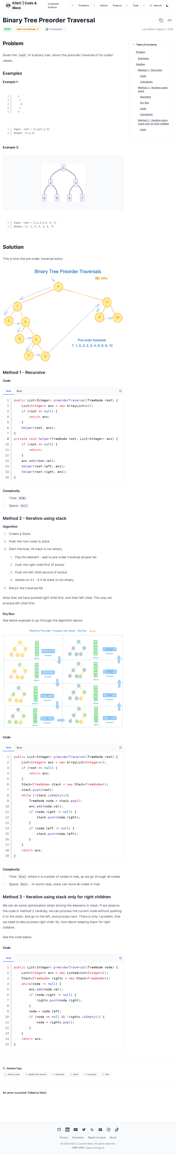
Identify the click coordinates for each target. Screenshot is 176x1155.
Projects (117, 5)
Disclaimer (78, 1137)
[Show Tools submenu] (144, 5)
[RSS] (92, 1130)
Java (8, 390)
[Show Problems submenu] (94, 5)
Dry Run (144, 102)
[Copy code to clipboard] (119, 94)
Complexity (146, 81)
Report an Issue (97, 1137)
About (113, 1137)
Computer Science (53, 5)
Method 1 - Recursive (150, 70)
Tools (136, 5)
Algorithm (145, 96)
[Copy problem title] (161, 20)
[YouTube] (76, 1130)
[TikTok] (117, 1130)
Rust (19, 391)
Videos (104, 5)
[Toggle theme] (167, 5)
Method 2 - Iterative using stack (153, 89)
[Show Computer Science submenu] (72, 5)
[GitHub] (59, 1130)
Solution (140, 64)
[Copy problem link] (169, 20)
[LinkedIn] (67, 1130)
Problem (140, 52)
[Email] (100, 1130)
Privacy (64, 1137)
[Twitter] (84, 1130)
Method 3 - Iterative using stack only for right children (153, 122)
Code (143, 75)
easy (7, 29)
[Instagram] (109, 1130)
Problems (84, 5)
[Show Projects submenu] (127, 5)
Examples (143, 58)
